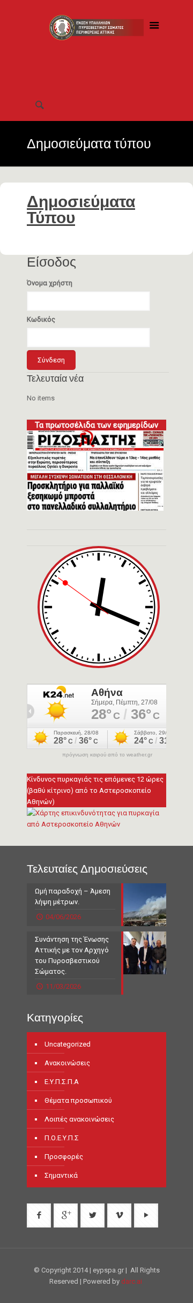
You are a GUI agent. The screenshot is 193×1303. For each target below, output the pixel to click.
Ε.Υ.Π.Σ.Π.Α (61, 1082)
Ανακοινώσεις (67, 1063)
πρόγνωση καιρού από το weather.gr (107, 754)
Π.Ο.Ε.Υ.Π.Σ (61, 1138)
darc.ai (131, 1281)
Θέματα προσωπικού (78, 1100)
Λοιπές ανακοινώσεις (79, 1119)
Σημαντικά (61, 1175)
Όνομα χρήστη (49, 283)
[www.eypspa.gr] (96, 44)
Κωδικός (41, 319)
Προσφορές (63, 1157)
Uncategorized (67, 1044)
